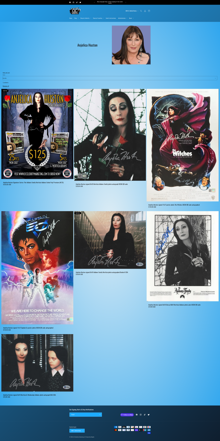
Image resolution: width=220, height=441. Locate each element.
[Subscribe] (100, 414)
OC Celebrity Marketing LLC (79, 437)
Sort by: (4, 74)
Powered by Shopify (90, 437)
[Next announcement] (126, 2)
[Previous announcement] (94, 2)
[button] (76, 18)
